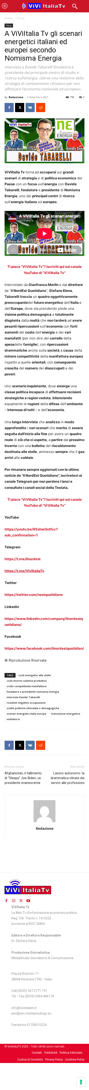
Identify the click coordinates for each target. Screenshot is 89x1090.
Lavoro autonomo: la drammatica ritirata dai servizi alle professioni (67, 778)
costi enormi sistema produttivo (27, 680)
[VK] (30, 107)
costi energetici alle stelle (34, 675)
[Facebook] (9, 107)
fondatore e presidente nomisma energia (33, 691)
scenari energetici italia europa (26, 713)
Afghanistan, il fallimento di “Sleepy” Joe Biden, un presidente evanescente (23, 778)
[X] (19, 107)
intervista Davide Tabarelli (23, 697)
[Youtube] (28, 900)
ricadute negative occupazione (26, 702)
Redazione (16, 97)
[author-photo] (44, 822)
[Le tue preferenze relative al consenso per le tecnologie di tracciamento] (81, 1082)
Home (9, 18)
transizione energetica (65, 713)
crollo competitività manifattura (27, 686)
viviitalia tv (13, 719)
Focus (20, 18)
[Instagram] (14, 900)
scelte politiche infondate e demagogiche (33, 708)
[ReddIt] (40, 107)
